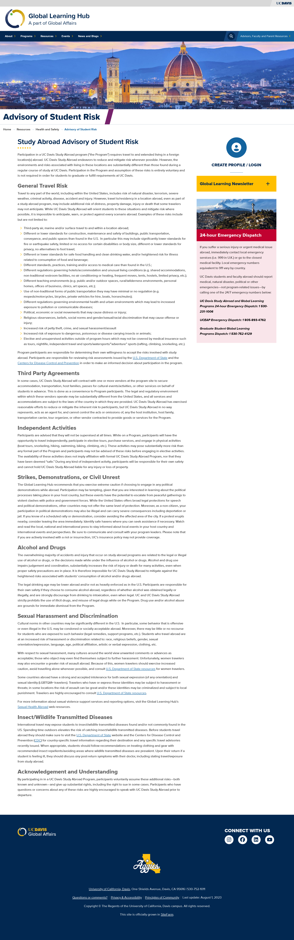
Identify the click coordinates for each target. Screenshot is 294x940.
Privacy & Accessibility (126, 897)
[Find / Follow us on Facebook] (242, 839)
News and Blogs (88, 36)
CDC (37, 740)
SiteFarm (167, 914)
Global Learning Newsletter (226, 183)
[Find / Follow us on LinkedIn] (256, 839)
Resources (47, 36)
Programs (26, 36)
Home (7, 129)
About (8, 36)
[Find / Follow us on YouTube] (269, 839)
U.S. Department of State (93, 735)
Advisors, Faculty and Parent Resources (264, 36)
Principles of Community (162, 897)
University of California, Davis (109, 889)
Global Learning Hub (59, 16)
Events (66, 36)
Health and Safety (47, 129)
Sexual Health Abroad (33, 706)
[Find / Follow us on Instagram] (229, 839)
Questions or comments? (89, 897)
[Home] (15, 18)
